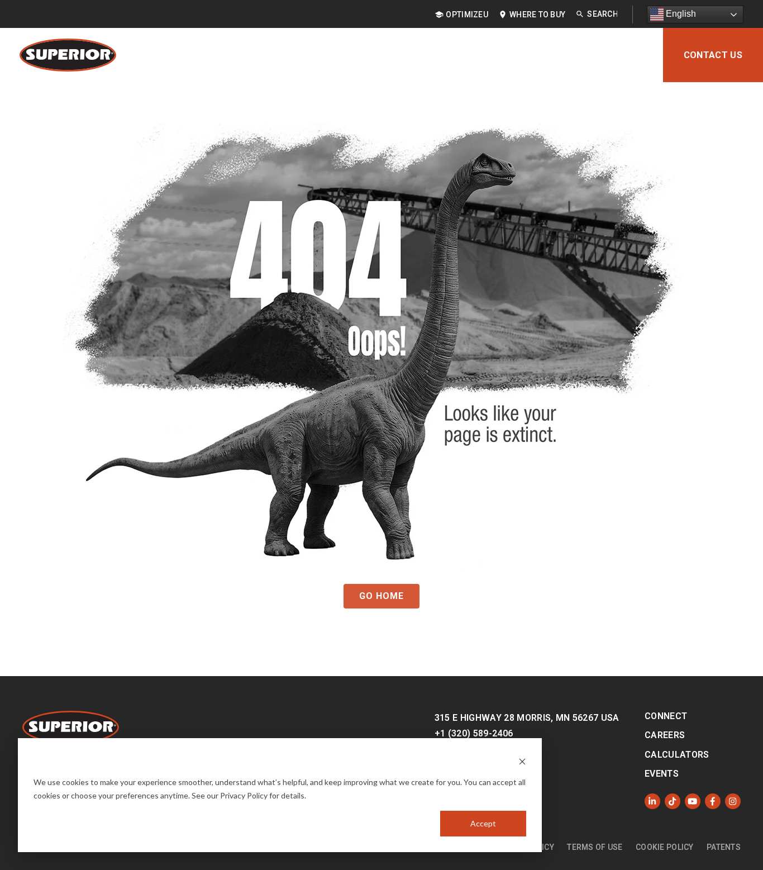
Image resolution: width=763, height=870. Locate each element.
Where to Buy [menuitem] (537, 14)
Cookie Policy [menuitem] (665, 847)
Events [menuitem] (662, 773)
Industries (426, 55)
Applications (345, 55)
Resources (500, 55)
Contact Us (713, 55)
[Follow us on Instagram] (733, 801)
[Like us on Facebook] (713, 801)
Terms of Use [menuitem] (594, 847)
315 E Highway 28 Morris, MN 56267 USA (527, 717)
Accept (483, 823)
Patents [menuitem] (724, 847)
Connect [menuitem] (666, 716)
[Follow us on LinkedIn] (652, 801)
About (627, 55)
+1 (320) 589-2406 (474, 733)
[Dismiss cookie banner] (522, 761)
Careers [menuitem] (665, 735)
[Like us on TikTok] (672, 801)
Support (569, 55)
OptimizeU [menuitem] (467, 14)
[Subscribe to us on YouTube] (692, 801)
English (680, 13)
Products (266, 55)
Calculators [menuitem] (677, 754)
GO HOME (381, 596)
